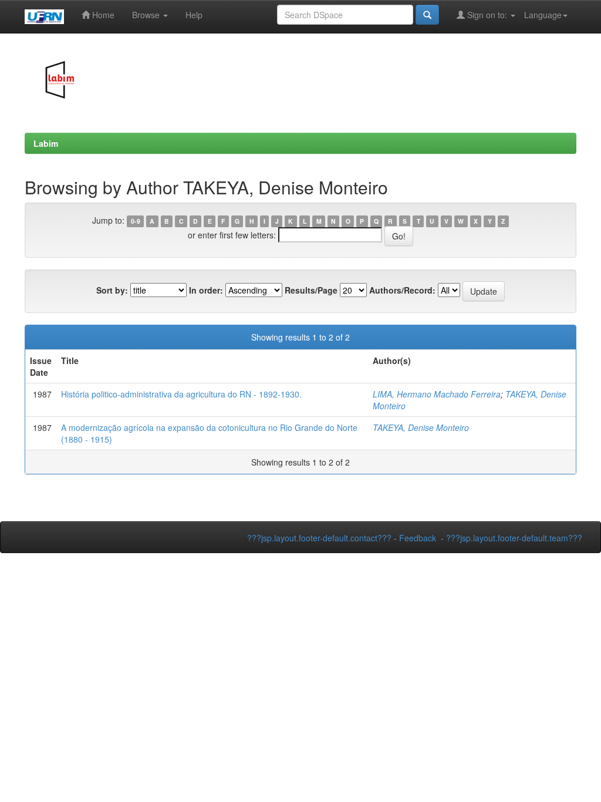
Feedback (417, 538)
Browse (147, 15)
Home (102, 15)
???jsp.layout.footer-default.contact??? (319, 538)
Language (543, 15)
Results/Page (311, 290)
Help (193, 15)
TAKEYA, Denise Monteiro (421, 427)
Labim (45, 143)
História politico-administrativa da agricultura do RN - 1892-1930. (181, 394)
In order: (206, 290)
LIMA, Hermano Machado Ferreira (437, 394)
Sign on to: (487, 15)
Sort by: (112, 290)
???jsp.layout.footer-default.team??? (514, 538)
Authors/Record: (402, 290)
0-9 (135, 221)
